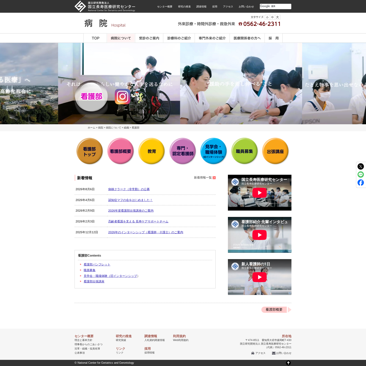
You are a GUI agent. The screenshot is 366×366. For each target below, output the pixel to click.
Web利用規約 (181, 340)
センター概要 (164, 6)
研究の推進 (184, 6)
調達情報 (201, 6)
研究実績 (121, 340)
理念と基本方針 (83, 340)
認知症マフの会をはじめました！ (130, 200)
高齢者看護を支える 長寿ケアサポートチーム (138, 221)
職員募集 (90, 270)
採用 (214, 6)
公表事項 (80, 352)
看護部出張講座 (94, 281)
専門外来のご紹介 (212, 38)
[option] (230, 83)
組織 (126, 127)
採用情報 (149, 352)
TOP (95, 38)
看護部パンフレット (97, 264)
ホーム (91, 127)
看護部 (135, 127)
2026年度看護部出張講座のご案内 (131, 210)
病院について (121, 38)
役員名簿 (95, 348)
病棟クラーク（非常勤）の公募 (129, 189)
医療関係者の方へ (247, 38)
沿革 (77, 348)
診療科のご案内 (179, 38)
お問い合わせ (246, 6)
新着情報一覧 (203, 177)
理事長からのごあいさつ (89, 344)
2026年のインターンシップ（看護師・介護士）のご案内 (145, 232)
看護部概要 (274, 309)
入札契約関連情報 (154, 340)
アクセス (228, 6)
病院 (100, 127)
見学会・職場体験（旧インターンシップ (110, 276)
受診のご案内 (149, 38)
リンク (119, 352)
